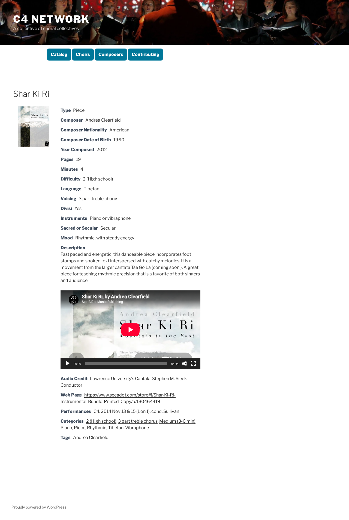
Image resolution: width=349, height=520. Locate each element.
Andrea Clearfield (91, 437)
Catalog (59, 54)
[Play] (67, 363)
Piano (66, 427)
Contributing (145, 54)
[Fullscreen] (193, 363)
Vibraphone (137, 427)
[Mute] (184, 363)
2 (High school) (101, 421)
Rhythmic (96, 427)
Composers (110, 54)
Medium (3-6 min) (177, 421)
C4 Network (51, 19)
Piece (79, 427)
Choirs (83, 54)
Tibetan (116, 427)
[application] (130, 329)
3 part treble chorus (138, 421)
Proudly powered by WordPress (38, 507)
